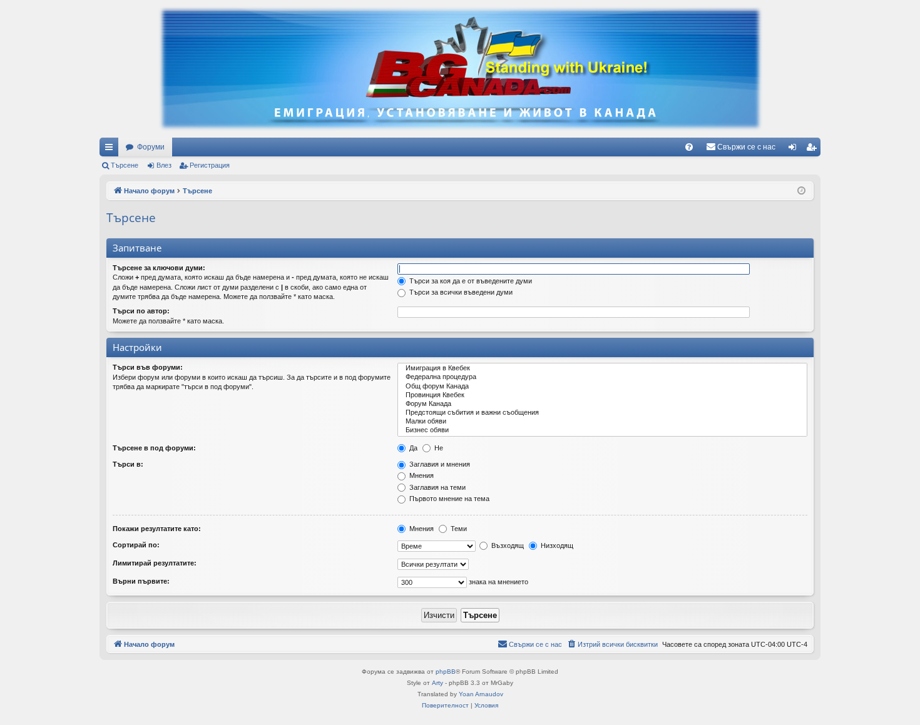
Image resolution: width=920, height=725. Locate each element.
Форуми (151, 147)
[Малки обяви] (602, 421)
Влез (163, 165)
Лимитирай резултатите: (155, 563)
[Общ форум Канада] (602, 386)
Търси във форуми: (148, 367)
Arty (437, 682)
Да (412, 448)
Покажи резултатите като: (157, 528)
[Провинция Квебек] (602, 395)
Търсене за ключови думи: (159, 267)
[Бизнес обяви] (602, 430)
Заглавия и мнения (438, 464)
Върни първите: (141, 581)
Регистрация (210, 165)
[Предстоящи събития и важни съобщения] (602, 412)
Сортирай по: (136, 545)
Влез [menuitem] (795, 149)
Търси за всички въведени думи (460, 292)
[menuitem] (689, 147)
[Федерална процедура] (602, 377)
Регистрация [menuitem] (813, 149)
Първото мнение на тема (448, 498)
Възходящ (506, 545)
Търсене (124, 165)
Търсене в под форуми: (154, 448)
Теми (458, 528)
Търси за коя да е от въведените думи (469, 281)
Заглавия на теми (436, 487)
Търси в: (128, 464)
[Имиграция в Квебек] (602, 368)
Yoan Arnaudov (481, 694)
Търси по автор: (141, 311)
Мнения (420, 475)
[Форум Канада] (602, 404)
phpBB (446, 671)
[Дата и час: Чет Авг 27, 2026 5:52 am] (801, 191)
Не (437, 448)
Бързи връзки (111, 149)
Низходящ (556, 545)
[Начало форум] (460, 69)
